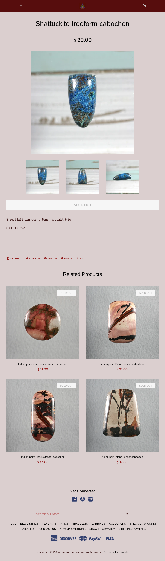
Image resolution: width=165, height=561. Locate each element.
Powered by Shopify (116, 551)
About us (28, 529)
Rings (64, 523)
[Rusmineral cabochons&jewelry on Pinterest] (82, 500)
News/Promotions (73, 529)
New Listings (29, 523)
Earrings (98, 523)
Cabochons (117, 523)
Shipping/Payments (132, 529)
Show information (102, 529)
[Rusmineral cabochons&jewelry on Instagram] (90, 500)
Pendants (49, 523)
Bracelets (80, 523)
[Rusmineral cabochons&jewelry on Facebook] (74, 500)
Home (12, 523)
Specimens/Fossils (143, 523)
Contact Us (47, 529)
